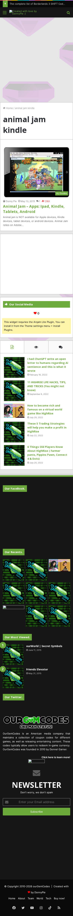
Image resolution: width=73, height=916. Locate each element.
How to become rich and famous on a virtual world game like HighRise (44, 409)
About (21, 898)
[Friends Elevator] (13, 678)
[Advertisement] (36, 58)
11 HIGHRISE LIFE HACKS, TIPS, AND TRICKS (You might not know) (46, 386)
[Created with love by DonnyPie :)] (24, 12)
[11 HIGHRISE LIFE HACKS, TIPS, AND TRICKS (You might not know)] (14, 390)
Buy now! (59, 898)
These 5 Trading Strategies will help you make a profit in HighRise (46, 427)
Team (31, 898)
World (39, 898)
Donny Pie (11, 201)
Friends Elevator (37, 669)
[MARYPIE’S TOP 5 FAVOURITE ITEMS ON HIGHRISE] (59, 616)
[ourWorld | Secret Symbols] (13, 654)
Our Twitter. (13, 697)
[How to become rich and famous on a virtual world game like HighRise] (14, 411)
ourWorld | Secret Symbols (44, 646)
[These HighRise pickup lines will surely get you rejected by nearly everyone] (13, 611)
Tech (48, 898)
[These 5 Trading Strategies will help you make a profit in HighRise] (14, 432)
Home (9, 108)
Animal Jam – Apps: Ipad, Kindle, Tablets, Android (34, 209)
